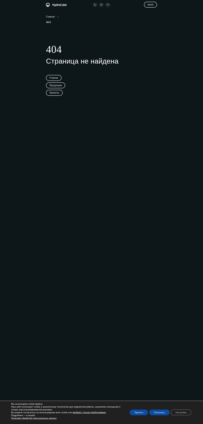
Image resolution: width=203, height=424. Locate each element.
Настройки (181, 412)
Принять (138, 412)
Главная (50, 16)
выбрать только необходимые (89, 412)
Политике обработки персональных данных (33, 418)
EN (108, 5)
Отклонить (159, 412)
